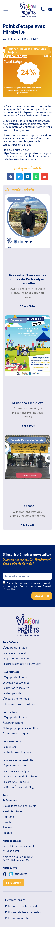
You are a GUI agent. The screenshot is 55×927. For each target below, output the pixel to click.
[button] (10, 176)
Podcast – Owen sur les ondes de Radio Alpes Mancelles (27, 279)
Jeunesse (8, 827)
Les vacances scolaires (16, 653)
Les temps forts (12, 693)
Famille (7, 821)
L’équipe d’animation (15, 647)
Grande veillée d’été (27, 402)
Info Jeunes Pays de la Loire (19, 704)
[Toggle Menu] (5, 9)
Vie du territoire (12, 811)
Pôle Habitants (12, 741)
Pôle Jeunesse (11, 671)
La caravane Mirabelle (16, 781)
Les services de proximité (18, 760)
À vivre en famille (13, 722)
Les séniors (9, 746)
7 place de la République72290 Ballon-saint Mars (18, 858)
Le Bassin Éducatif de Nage (19, 787)
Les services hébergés (16, 771)
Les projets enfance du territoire (22, 663)
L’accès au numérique (16, 698)
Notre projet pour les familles (20, 728)
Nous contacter (12, 840)
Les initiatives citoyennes (18, 752)
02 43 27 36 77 (11, 851)
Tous (5, 795)
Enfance (13, 49)
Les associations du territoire (20, 776)
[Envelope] (50, 9)
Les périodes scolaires (16, 658)
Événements (10, 800)
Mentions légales (15, 900)
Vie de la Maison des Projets (27, 50)
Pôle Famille (10, 712)
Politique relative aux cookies (23, 912)
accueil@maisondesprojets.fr (20, 846)
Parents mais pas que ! (16, 733)
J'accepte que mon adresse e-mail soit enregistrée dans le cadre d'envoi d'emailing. (27, 586)
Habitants (8, 816)
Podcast (27, 505)
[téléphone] (43, 9)
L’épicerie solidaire (14, 765)
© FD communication (18, 918)
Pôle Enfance (10, 642)
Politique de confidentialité (21, 906)
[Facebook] (5, 874)
